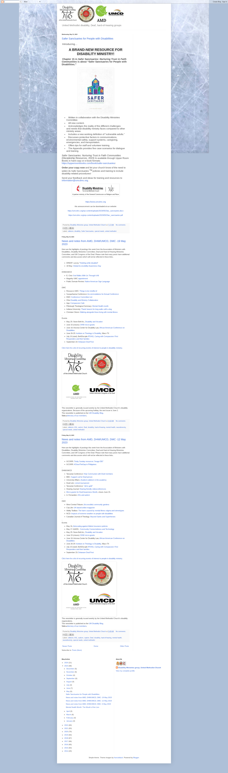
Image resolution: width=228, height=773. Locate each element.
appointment (83, 278)
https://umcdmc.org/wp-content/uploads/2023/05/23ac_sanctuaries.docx (96, 211)
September (70, 678)
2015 (66, 748)
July (68, 685)
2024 (66, 663)
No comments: (121, 225)
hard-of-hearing (100, 427)
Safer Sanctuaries (87, 231)
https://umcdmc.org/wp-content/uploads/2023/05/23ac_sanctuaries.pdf (95, 215)
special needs (99, 231)
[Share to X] (68, 228)
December (70, 669)
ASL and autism (84, 495)
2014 (66, 751)
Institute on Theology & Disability (88, 333)
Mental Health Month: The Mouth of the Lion (82, 707)
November (70, 672)
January (69, 721)
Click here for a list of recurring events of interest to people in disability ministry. (92, 348)
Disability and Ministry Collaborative (84, 300)
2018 (66, 738)
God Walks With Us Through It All (86, 276)
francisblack (118, 758)
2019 (66, 735)
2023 (66, 666)
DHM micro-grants (87, 325)
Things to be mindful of (88, 291)
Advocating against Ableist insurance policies (90, 526)
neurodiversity (121, 427)
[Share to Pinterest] (73, 228)
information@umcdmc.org (75, 180)
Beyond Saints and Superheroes (102, 517)
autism (80, 427)
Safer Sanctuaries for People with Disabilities (87, 38)
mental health (110, 427)
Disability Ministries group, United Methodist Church (139, 668)
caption (86, 638)
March (69, 714)
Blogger (136, 758)
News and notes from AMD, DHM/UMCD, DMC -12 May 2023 (89, 701)
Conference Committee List (81, 297)
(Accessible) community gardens (96, 504)
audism (80, 638)
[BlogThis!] (66, 228)
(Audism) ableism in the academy (94, 480)
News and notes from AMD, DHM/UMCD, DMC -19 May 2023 (89, 697)
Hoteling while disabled (88, 263)
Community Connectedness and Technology (97, 529)
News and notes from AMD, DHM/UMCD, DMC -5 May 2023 (88, 704)
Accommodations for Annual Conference (103, 294)
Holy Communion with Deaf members (98, 474)
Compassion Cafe (77, 303)
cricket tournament (82, 483)
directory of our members (77, 416)
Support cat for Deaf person (81, 477)
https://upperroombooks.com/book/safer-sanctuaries (88, 163)
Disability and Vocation (94, 322)
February (70, 718)
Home (96, 646)
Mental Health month (100, 306)
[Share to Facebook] (70, 228)
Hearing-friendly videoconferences (93, 489)
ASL (75, 427)
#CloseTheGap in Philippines (85, 464)
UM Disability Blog (96, 413)
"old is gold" (88, 486)
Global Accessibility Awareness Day (87, 266)
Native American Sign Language (97, 281)
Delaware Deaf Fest (86, 342)
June (68, 688)
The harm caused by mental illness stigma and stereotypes (101, 511)
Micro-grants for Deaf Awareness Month (81, 492)
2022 (66, 725)
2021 (66, 728)
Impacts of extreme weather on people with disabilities (92, 514)
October (69, 675)
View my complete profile (125, 671)
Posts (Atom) (77, 650)
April (68, 711)
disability (77, 231)
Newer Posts (67, 646)
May (68, 691)
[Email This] (64, 228)
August (69, 682)
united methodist (110, 231)
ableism (71, 231)
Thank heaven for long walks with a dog (96, 309)
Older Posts (124, 646)
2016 (66, 744)
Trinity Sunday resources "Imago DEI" (88, 461)
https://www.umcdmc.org (95, 202)
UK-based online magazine (84, 508)
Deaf (85, 427)
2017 (66, 741)
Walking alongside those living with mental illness (99, 312)
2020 (66, 731)
